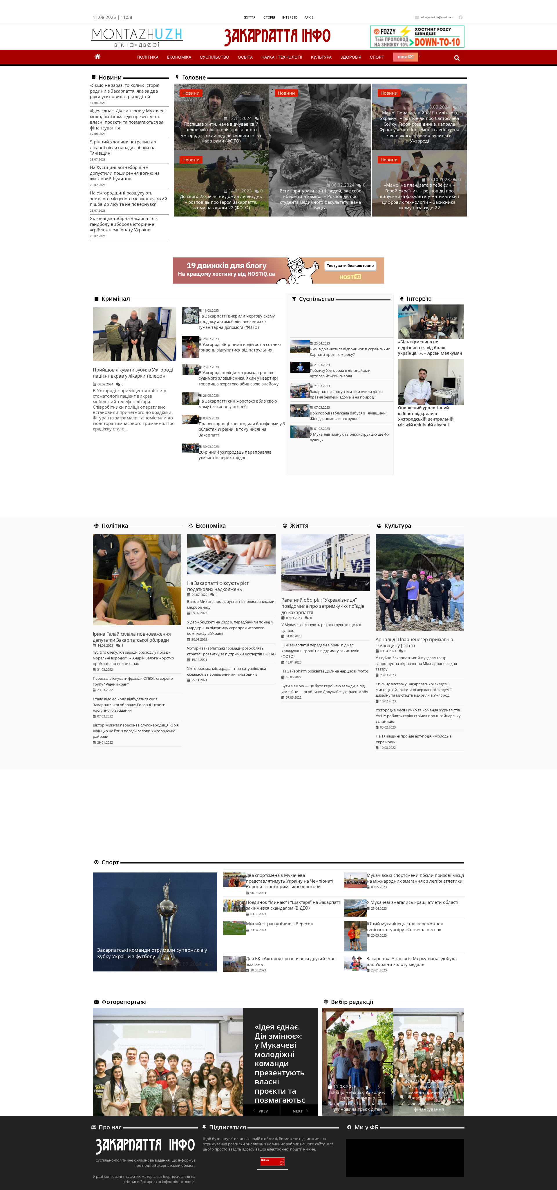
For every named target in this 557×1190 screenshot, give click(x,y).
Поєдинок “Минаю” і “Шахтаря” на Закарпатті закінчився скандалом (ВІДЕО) (293, 905)
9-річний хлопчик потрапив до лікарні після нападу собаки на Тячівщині (123, 147)
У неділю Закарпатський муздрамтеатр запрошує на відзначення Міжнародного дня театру (416, 663)
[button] (457, 58)
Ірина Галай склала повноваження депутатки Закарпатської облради (132, 637)
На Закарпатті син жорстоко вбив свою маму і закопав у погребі (238, 403)
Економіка (179, 57)
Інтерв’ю (289, 17)
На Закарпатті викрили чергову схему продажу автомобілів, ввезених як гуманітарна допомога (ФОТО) (237, 321)
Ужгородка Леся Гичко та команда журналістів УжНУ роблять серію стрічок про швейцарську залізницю (418, 715)
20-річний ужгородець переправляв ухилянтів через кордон (235, 455)
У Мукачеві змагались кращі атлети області (412, 902)
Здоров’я (350, 57)
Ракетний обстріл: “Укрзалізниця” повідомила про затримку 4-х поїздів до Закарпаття (322, 606)
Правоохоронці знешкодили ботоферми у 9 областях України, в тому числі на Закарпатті (242, 429)
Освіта (245, 57)
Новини (191, 93)
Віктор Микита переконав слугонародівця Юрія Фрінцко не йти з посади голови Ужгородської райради (136, 730)
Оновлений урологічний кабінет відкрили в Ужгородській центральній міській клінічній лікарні (425, 416)
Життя (249, 17)
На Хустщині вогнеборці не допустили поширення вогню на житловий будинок (125, 172)
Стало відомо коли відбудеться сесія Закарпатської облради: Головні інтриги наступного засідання (129, 704)
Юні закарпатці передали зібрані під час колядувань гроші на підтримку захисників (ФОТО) (320, 650)
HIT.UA (265, 1160)
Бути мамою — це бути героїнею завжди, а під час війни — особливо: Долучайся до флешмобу (324, 688)
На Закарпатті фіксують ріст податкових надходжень (218, 586)
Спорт (377, 57)
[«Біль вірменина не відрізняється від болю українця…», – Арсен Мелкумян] (431, 321)
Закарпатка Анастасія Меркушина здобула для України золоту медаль (411, 961)
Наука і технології (281, 57)
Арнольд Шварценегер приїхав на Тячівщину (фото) (414, 642)
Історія (269, 17)
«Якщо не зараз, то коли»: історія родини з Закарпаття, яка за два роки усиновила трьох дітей (124, 90)
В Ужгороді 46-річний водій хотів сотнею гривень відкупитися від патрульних (240, 347)
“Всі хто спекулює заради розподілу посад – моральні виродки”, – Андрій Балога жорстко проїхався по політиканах (133, 658)
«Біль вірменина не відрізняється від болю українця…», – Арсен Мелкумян (430, 347)
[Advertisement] (341, 321)
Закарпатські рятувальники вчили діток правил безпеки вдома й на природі (346, 394)
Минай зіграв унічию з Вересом (280, 923)
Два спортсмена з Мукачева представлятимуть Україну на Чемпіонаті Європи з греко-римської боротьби (289, 880)
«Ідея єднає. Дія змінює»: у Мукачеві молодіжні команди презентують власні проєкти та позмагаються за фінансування (128, 119)
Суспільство (214, 57)
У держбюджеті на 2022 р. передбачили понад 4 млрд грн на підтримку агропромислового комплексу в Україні (230, 627)
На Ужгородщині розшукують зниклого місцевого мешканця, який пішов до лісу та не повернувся (128, 198)
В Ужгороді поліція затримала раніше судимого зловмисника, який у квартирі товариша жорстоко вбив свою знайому (238, 377)
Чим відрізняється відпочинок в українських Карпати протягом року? (350, 351)
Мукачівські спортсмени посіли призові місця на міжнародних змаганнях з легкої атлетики (415, 878)
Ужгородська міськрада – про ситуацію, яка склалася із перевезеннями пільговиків (226, 671)
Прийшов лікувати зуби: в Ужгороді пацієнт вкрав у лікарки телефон (133, 373)
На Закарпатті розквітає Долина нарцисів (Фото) (324, 671)
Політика (147, 57)
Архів (309, 17)
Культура (321, 57)
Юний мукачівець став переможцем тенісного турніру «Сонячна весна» (404, 926)
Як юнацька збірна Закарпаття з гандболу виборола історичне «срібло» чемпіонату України (124, 223)
